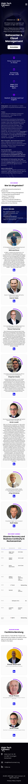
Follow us (7, 767)
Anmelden (14, 47)
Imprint (18, 781)
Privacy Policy (11, 781)
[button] (26, 4)
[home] (6, 4)
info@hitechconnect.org (12, 762)
